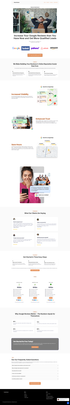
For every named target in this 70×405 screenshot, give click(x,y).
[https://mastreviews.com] (16, 2)
